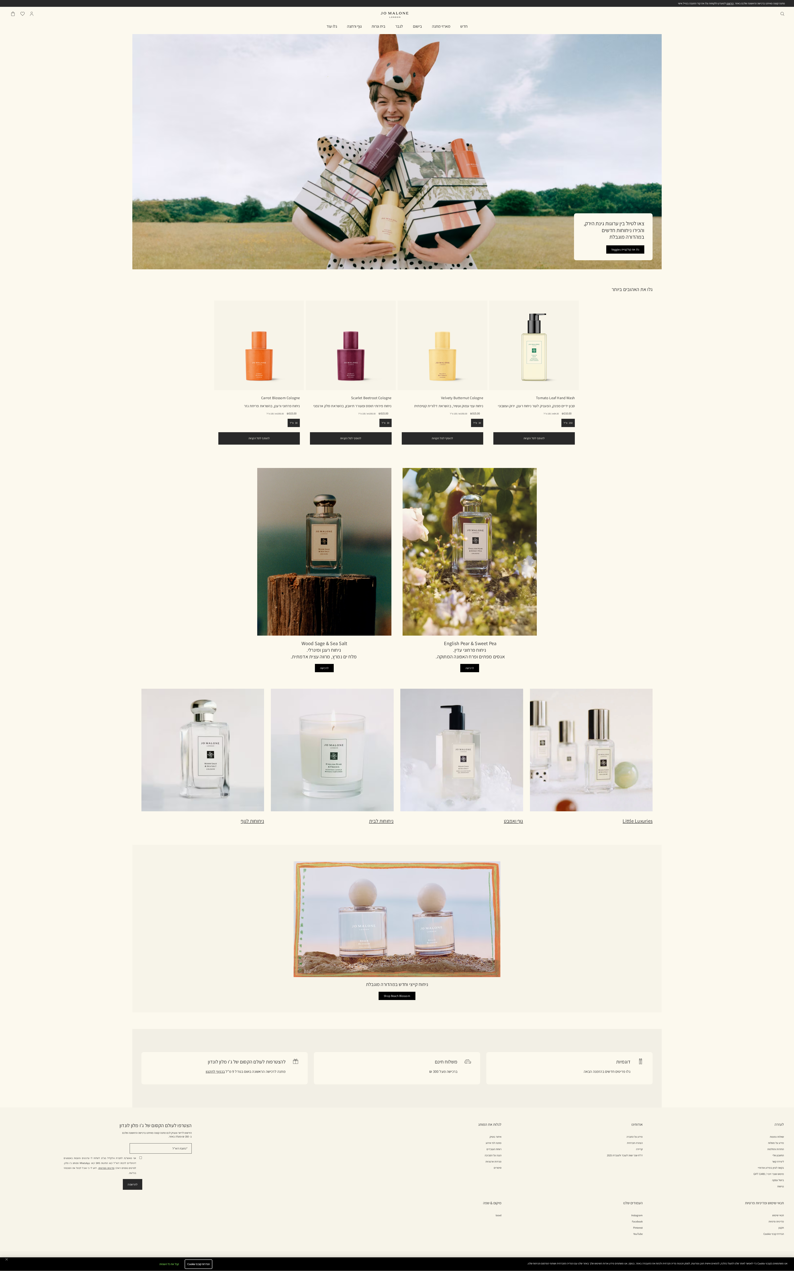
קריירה (639, 1149)
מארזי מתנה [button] (441, 26)
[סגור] (6, 1259)
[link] (259, 345)
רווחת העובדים (494, 1149)
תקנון (781, 1227)
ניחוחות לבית (381, 820)
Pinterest (638, 1227)
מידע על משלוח (776, 1143)
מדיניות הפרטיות (106, 1168)
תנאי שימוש (778, 1215)
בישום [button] (417, 26)
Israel (498, 1215)
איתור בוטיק (495, 1137)
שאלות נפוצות (777, 1137)
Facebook (637, 1221)
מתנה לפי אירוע (493, 1143)
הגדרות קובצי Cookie (198, 1264)
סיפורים (497, 1168)
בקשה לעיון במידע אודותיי (771, 1168)
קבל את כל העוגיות (169, 1264)
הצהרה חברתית (635, 1143)
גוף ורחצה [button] (354, 26)
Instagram (637, 1215)
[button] (464, 26)
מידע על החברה (635, 1137)
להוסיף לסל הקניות (259, 438)
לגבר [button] (399, 26)
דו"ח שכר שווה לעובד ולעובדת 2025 (625, 1155)
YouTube (638, 1234)
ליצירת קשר (778, 1161)
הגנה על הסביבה (493, 1155)
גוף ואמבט (513, 820)
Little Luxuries (638, 820)
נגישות (780, 1186)
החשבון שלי (778, 1155)
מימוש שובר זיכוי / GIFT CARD (768, 1174)
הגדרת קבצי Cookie (773, 1234)
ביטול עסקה (778, 1180)
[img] (31, 14)
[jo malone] (394, 15)
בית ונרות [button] (378, 26)
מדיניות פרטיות (776, 1221)
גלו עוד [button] (331, 26)
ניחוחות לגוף (252, 820)
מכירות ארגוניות (493, 1161)
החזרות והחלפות (775, 1149)
